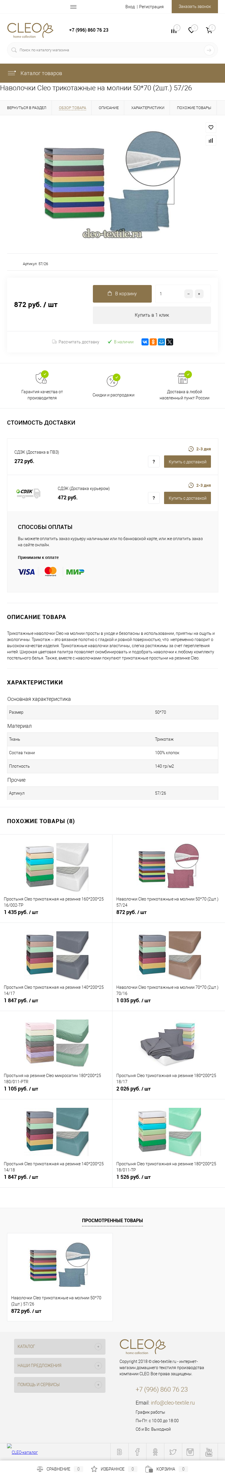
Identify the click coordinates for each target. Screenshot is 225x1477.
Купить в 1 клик (152, 315)
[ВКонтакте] (145, 341)
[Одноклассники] (153, 341)
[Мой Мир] (161, 341)
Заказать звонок (195, 6)
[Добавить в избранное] (211, 127)
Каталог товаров (40, 73)
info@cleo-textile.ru (173, 1403)
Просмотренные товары (112, 1220)
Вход (130, 6)
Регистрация (151, 6)
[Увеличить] (112, 184)
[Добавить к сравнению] (211, 140)
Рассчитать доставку (79, 342)
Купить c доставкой (188, 461)
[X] (169, 341)
